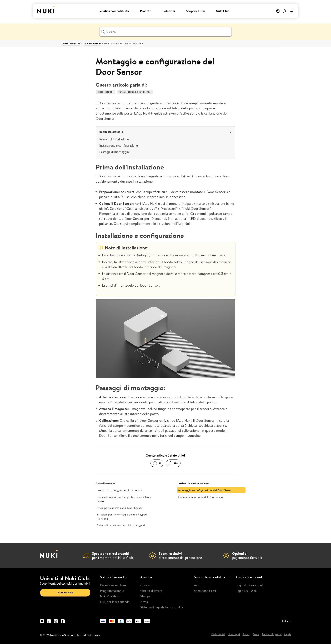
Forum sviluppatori (272, 634)
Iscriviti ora (65, 592)
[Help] (277, 11)
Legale (287, 634)
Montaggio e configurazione (123, 43)
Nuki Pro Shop (109, 596)
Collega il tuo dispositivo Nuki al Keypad (121, 525)
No (176, 463)
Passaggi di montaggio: (114, 151)
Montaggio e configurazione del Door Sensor (205, 490)
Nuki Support (71, 43)
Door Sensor (92, 43)
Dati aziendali (218, 634)
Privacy (246, 634)
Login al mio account (249, 585)
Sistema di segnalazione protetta (161, 607)
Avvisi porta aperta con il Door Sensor (119, 508)
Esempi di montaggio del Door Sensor (130, 285)
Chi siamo (146, 585)
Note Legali (234, 634)
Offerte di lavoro (151, 590)
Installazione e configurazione (118, 145)
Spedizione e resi (205, 590)
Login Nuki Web (246, 590)
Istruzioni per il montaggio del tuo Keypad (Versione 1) (122, 516)
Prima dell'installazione (114, 139)
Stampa (145, 596)
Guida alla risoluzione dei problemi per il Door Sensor (124, 499)
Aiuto (197, 585)
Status (256, 634)
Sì (160, 463)
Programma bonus (112, 590)
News (144, 601)
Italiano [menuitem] (286, 621)
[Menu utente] (284, 11)
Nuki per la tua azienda (114, 601)
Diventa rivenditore (113, 585)
